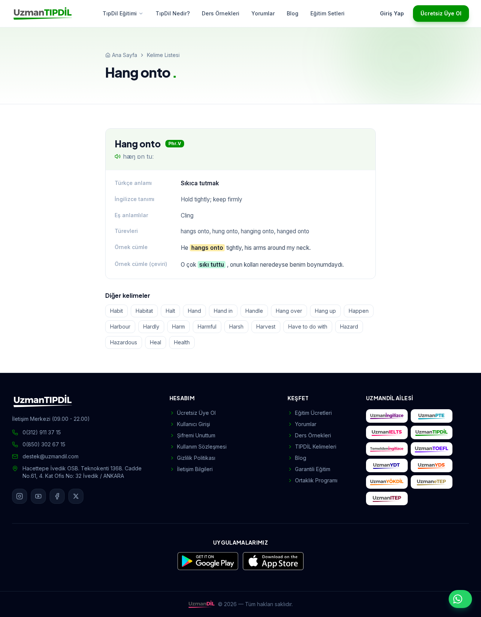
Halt (170, 311)
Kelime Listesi (163, 55)
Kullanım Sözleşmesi (202, 446)
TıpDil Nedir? (173, 13)
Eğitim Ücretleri (313, 413)
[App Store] (273, 561)
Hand (194, 311)
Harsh (236, 326)
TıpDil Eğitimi (120, 13)
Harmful (207, 326)
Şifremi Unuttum (196, 435)
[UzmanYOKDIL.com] (387, 482)
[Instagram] (19, 496)
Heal (155, 342)
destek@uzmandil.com (51, 456)
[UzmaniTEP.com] (387, 498)
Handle (254, 311)
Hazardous (123, 342)
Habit (116, 311)
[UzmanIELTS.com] (387, 432)
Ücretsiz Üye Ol (440, 13)
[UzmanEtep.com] (431, 482)
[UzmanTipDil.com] (431, 432)
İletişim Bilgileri (195, 469)
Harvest (265, 326)
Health (182, 342)
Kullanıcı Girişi (193, 424)
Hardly (151, 326)
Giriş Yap (392, 13)
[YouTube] (38, 496)
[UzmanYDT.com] (387, 465)
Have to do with (307, 326)
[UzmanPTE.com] (431, 416)
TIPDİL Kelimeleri (315, 446)
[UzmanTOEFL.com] (431, 449)
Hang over (289, 311)
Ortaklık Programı (316, 480)
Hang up (325, 311)
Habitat (144, 311)
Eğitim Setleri (327, 13)
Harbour (120, 326)
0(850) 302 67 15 (44, 444)
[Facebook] (57, 496)
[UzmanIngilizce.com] (387, 416)
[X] (75, 496)
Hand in (223, 311)
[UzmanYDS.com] (431, 465)
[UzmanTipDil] (43, 13)
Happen (359, 311)
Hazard (349, 326)
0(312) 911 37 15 (42, 432)
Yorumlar (263, 13)
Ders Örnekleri (220, 13)
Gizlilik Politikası (196, 458)
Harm (178, 326)
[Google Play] (207, 561)
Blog (292, 13)
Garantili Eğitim (312, 469)
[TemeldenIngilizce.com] (387, 449)
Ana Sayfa (124, 55)
